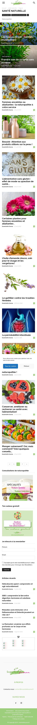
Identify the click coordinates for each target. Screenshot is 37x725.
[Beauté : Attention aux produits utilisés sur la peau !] (18, 127)
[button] (34, 3)
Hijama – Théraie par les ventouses (12, 717)
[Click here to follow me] (18, 637)
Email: (4, 555)
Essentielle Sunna (6, 43)
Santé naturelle (12, 8)
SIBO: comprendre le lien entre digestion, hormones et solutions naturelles (16, 598)
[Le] (13, 641)
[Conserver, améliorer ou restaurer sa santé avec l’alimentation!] (18, 392)
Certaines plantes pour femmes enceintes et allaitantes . (14, 221)
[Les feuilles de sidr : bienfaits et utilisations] (18, 38)
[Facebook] (16, 703)
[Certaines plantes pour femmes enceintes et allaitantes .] (18, 204)
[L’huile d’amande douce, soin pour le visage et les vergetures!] (18, 244)
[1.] (13, 645)
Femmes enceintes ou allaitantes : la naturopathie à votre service (17, 104)
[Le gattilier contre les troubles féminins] (18, 283)
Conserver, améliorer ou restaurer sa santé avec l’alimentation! (14, 409)
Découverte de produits (18, 15)
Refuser (26, 366)
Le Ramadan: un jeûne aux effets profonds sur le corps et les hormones (16, 626)
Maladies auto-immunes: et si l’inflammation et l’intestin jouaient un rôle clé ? (18, 612)
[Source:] (4, 648)
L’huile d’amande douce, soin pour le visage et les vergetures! (17, 261)
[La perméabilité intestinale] (18, 320)
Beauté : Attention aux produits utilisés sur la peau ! (17, 143)
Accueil (4, 8)
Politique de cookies (18, 719)
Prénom (4, 547)
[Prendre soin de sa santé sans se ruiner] (18, 61)
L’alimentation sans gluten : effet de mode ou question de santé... (18, 181)
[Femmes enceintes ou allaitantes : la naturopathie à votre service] (18, 87)
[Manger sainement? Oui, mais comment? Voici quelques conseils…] (18, 432)
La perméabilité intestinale (16, 335)
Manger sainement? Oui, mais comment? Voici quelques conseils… (17, 449)
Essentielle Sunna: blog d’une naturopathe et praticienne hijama (18, 713)
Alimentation (6, 15)
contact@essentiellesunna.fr (24, 689)
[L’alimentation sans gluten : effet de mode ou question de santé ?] (18, 164)
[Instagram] (21, 703)
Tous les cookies (10, 366)
